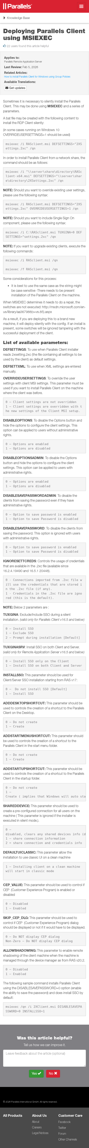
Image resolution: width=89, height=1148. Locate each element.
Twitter (62, 1127)
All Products (12, 1115)
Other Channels (67, 1139)
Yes (35, 1073)
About (35, 1121)
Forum (62, 1133)
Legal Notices (40, 1133)
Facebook (64, 1122)
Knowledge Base (16, 19)
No (51, 1073)
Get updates (16, 88)
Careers (37, 1127)
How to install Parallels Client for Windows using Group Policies (37, 76)
